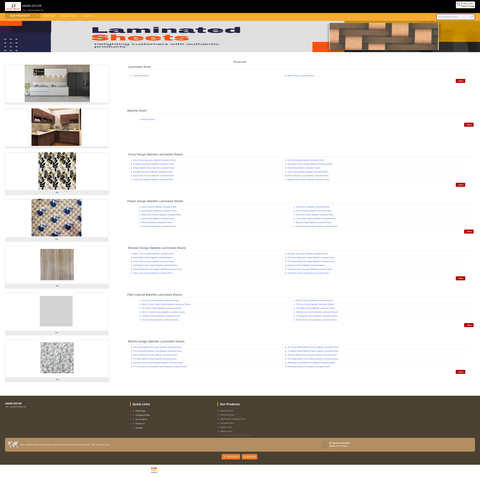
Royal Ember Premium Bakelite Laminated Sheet (153, 176)
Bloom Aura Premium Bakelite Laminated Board (161, 215)
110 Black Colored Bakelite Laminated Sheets (161, 316)
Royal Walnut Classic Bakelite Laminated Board (152, 257)
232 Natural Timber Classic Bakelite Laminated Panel (155, 265)
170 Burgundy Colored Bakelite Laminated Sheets (317, 316)
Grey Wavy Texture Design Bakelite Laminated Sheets (309, 164)
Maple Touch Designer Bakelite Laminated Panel (153, 254)
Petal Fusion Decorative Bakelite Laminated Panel (317, 226)
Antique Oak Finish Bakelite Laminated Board (306, 265)
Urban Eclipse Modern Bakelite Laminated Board (307, 172)
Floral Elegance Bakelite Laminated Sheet (159, 211)
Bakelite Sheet (137, 110)
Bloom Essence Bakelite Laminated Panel (159, 207)
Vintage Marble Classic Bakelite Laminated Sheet (153, 168)
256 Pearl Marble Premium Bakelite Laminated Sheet (155, 355)
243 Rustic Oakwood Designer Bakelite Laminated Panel (310, 257)
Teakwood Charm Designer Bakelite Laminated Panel (309, 269)
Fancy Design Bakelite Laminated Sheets (155, 154)
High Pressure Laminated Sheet (300, 76)
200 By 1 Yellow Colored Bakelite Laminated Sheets (163, 312)
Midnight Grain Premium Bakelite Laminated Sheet (308, 179)
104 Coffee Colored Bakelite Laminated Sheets (161, 308)
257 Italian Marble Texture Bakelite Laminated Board (154, 359)
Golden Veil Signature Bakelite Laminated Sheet (153, 179)
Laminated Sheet (139, 67)
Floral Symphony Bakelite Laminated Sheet (314, 211)
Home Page (48, 16)
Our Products (20, 15)
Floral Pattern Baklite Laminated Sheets (303, 168)
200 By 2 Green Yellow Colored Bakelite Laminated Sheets (166, 304)
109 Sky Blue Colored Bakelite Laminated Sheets (316, 320)
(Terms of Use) (190, 468)
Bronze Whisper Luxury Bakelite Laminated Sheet (308, 176)
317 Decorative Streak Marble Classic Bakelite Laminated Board (160, 366)
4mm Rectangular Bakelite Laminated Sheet (305, 160)
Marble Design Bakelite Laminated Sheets (156, 341)
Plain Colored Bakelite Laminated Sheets (154, 294)
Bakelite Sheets (148, 119)
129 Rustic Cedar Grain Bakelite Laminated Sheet (308, 273)
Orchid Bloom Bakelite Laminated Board (312, 207)
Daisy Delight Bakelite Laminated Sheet (158, 218)
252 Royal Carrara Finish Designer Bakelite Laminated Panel (158, 363)
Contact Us (88, 16)
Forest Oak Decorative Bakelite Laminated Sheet (153, 261)
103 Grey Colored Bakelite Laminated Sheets (315, 304)
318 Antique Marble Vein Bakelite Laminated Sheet (308, 366)
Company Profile (68, 16)
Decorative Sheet (227, 423)
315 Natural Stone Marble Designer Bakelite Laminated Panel (312, 351)
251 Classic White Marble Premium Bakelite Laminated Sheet (313, 347)
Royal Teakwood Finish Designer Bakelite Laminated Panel (157, 269)
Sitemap (139, 427)
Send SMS (251, 456)
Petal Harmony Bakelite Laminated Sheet (159, 226)
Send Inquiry (232, 456)
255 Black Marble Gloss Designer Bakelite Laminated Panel (312, 355)
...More (460, 81)
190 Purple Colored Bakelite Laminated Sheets (315, 308)
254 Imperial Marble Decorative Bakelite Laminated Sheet (157, 347)
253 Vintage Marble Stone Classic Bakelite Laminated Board (312, 359)
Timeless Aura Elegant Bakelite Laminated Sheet (153, 164)
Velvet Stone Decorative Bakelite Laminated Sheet (154, 160)
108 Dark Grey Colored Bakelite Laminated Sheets (317, 312)
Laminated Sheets (141, 76)
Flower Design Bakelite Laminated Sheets (155, 201)
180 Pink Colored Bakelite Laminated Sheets (314, 300)
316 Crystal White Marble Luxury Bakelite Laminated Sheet (157, 351)
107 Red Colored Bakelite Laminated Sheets (160, 320)
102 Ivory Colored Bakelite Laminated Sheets (160, 300)
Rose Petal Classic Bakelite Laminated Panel (314, 215)
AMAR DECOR (32, 7)
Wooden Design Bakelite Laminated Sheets (157, 248)
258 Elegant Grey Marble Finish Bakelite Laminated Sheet (311, 363)
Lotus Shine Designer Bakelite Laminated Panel (316, 218)
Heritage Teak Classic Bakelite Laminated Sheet (307, 254)
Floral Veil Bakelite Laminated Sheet (157, 222)
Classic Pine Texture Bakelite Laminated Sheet (152, 273)
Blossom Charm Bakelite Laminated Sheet (313, 222)
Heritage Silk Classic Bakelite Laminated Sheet (152, 172)
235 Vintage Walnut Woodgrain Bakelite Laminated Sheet (311, 261)
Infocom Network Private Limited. (192, 471)
